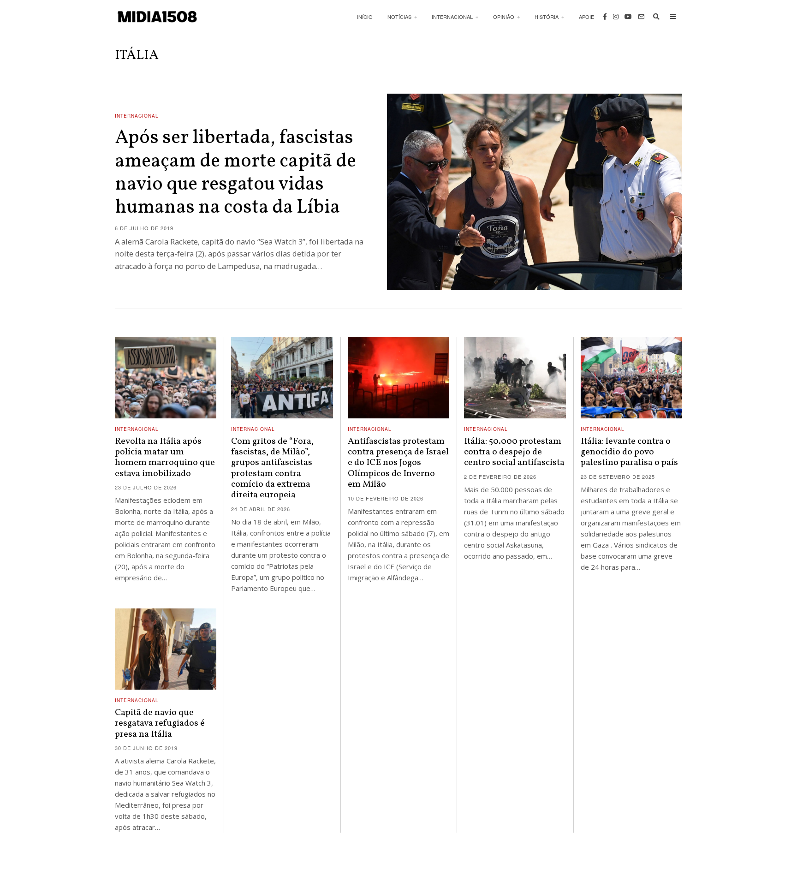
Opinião (503, 16)
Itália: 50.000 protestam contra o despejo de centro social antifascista (514, 452)
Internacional (452, 16)
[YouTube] (628, 16)
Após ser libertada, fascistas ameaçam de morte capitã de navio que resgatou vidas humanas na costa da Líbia (235, 173)
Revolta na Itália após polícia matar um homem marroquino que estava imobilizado (165, 457)
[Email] (641, 16)
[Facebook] (605, 16)
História (547, 16)
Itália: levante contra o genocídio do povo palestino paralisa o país (629, 452)
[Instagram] (616, 16)
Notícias (399, 16)
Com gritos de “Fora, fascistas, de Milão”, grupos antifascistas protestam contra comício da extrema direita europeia (272, 468)
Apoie (586, 16)
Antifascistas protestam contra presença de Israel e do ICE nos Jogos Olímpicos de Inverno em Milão (398, 463)
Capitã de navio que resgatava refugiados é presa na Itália (160, 723)
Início (365, 16)
